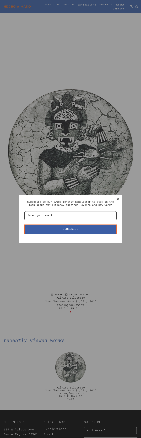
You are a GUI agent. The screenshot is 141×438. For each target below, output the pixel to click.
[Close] (118, 199)
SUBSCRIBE (70, 229)
